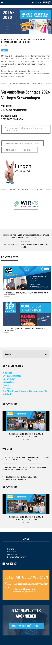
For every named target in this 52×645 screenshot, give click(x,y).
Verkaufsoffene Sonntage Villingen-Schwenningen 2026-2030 (20, 478)
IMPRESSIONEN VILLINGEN (19, 150)
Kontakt (10, 549)
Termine (4, 50)
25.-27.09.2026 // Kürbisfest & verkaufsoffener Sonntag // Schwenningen (26, 468)
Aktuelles (7, 372)
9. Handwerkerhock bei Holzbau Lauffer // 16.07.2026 (26, 435)
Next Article (26, 241)
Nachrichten (9, 378)
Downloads (12, 551)
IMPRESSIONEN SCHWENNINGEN (22, 143)
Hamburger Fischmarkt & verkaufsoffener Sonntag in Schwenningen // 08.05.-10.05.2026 (26, 236)
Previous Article (26, 232)
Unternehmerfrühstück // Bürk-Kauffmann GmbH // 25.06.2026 (26, 246)
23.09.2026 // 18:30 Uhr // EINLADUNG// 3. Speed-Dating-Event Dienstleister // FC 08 (26, 458)
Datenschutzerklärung (16, 557)
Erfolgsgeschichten (12, 375)
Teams (6, 385)
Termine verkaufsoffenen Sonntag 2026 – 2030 (23, 129)
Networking (9, 382)
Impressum (12, 554)
